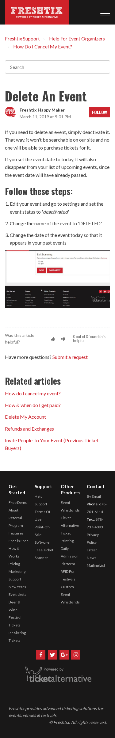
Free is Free (19, 540)
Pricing (14, 563)
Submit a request (70, 357)
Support (41, 504)
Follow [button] (99, 112)
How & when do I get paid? (33, 405)
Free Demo (18, 502)
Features (16, 533)
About (13, 510)
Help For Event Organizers (77, 38)
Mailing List (96, 565)
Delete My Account (25, 417)
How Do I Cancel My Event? (42, 46)
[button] (53, 338)
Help (38, 496)
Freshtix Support (22, 38)
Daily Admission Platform (70, 556)
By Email (94, 496)
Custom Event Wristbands (70, 594)
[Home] (37, 12)
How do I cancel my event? (33, 393)
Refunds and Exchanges (29, 429)
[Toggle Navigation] (105, 12)
